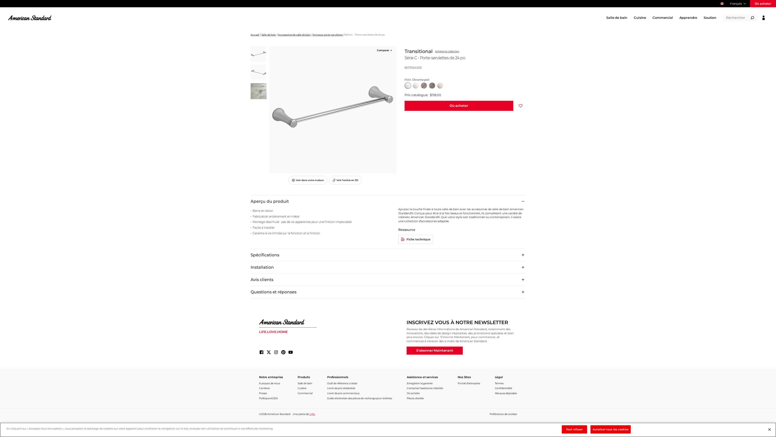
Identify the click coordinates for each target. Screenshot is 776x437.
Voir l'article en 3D (347, 180)
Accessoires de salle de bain (294, 34)
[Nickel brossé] (440, 85)
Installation (262, 267)
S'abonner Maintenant (434, 350)
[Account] (763, 18)
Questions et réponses (273, 292)
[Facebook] (261, 352)
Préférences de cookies (503, 414)
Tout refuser (574, 429)
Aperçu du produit (270, 201)
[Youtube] (290, 352)
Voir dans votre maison (310, 180)
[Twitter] (268, 352)
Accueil (255, 34)
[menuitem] (616, 17)
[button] (385, 50)
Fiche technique (418, 239)
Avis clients (262, 279)
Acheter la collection (447, 51)
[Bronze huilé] (424, 85)
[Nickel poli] (416, 85)
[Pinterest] (283, 352)
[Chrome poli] (408, 85)
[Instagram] (276, 352)
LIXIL (312, 414)
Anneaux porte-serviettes (328, 34)
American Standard (278, 414)
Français (736, 3)
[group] (332, 110)
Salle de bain (268, 34)
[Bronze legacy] (432, 85)
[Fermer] (769, 429)
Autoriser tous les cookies (610, 429)
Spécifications (265, 254)
